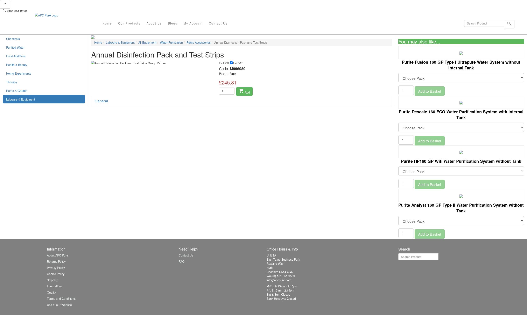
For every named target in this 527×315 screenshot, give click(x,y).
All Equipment (147, 42)
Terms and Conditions (61, 298)
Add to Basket (429, 91)
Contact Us (218, 23)
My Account (193, 23)
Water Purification (171, 42)
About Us (154, 23)
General (101, 100)
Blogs (172, 23)
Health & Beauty (16, 65)
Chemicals (13, 39)
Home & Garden (16, 91)
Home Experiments (18, 73)
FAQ (181, 261)
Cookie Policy (55, 274)
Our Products (129, 23)
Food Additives (16, 56)
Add (244, 91)
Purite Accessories (199, 42)
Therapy (11, 82)
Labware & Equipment (20, 99)
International (55, 286)
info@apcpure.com (42, 11)
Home (107, 23)
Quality (51, 292)
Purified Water (15, 47)
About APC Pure (57, 255)
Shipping (52, 280)
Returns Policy (56, 261)
